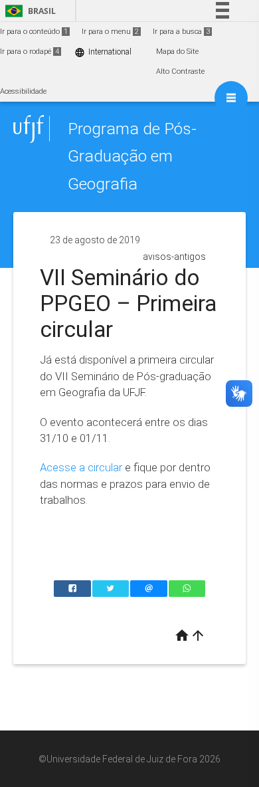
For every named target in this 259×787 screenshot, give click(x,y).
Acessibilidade (23, 91)
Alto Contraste (180, 71)
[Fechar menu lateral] (231, 97)
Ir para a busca (181, 31)
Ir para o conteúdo (34, 31)
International (102, 52)
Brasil (28, 11)
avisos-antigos (174, 256)
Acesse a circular (82, 467)
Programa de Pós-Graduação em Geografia (132, 156)
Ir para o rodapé (29, 51)
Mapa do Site (177, 51)
